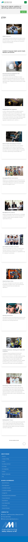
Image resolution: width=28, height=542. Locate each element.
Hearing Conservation (8, 315)
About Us (4, 456)
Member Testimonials (6, 474)
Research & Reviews (6, 508)
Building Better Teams (8, 420)
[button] (25, 2)
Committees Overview (6, 487)
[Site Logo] (6, 2)
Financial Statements (6, 498)
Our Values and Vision (6, 463)
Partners (3, 471)
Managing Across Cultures (9, 212)
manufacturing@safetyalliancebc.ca (11, 519)
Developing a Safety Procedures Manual (12, 385)
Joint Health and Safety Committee (11, 246)
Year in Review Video (6, 503)
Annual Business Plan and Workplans (9, 495)
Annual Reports (5, 500)
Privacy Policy (4, 505)
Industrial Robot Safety (8, 281)
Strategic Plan (4, 493)
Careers (3, 461)
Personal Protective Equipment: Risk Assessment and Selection (11, 74)
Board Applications (5, 485)
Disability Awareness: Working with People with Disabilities (14, 350)
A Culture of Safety (5, 458)
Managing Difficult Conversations (10, 178)
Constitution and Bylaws (6, 490)
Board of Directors (5, 482)
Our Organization (5, 469)
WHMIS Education (7, 36)
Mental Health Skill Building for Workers (12, 143)
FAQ (3, 476)
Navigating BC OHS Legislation (10, 109)
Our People (4, 466)
